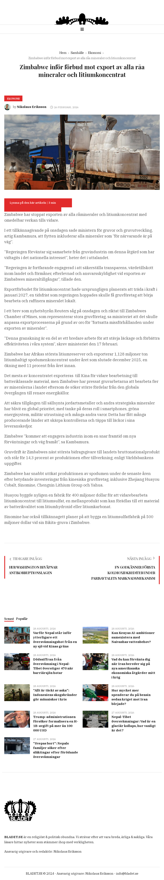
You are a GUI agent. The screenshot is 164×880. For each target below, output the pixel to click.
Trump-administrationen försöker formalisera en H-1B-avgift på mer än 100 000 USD (55, 723)
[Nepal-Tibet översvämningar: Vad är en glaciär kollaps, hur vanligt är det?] (95, 719)
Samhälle (77, 53)
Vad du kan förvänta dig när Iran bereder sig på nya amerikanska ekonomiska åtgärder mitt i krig (133, 668)
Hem (62, 53)
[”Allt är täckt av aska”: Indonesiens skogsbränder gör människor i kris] (17, 692)
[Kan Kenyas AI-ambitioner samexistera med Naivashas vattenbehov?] (95, 635)
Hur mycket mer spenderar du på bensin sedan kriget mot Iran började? (131, 697)
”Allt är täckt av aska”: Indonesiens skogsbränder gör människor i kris (55, 694)
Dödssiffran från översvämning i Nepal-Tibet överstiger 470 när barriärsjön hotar (53, 666)
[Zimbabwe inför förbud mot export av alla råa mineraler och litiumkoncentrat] (82, 152)
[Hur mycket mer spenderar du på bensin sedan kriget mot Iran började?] (95, 692)
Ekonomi (94, 53)
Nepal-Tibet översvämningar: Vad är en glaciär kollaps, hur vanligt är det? (133, 723)
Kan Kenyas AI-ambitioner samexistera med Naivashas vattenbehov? (133, 637)
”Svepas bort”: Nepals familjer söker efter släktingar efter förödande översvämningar (55, 750)
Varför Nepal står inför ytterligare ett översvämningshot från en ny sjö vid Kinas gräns (55, 639)
